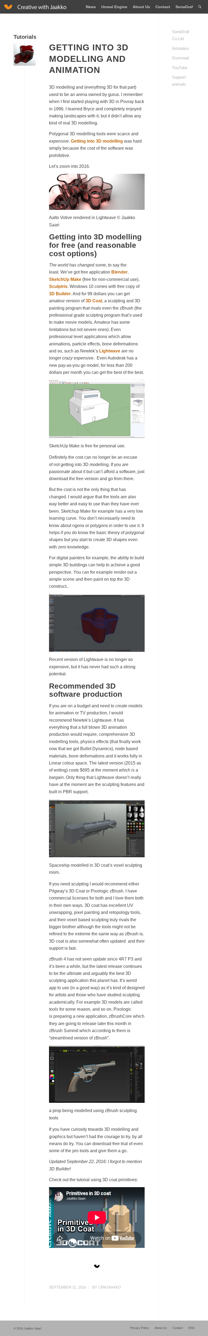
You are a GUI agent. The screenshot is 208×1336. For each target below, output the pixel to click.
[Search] (200, 7)
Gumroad (180, 58)
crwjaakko (109, 1287)
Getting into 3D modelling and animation (88, 59)
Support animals (179, 80)
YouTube (179, 67)
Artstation (180, 48)
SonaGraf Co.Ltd (180, 35)
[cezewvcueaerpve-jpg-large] (24, 55)
